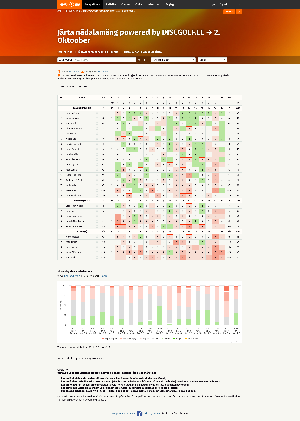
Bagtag (170, 4)
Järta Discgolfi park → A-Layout (98, 52)
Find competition (72, 11)
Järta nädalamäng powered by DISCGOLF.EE (131, 32)
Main (60, 11)
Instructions (154, 4)
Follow (229, 11)
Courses (125, 4)
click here (74, 71)
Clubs (138, 4)
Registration (67, 86)
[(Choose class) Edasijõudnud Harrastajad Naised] (173, 59)
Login (212, 4)
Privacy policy (152, 413)
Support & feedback (123, 413)
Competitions (92, 4)
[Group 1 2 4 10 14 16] (212, 59)
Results (83, 86)
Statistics (110, 4)
